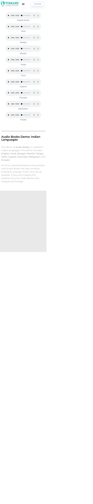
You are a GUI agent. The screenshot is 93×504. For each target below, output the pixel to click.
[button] (23, 4)
